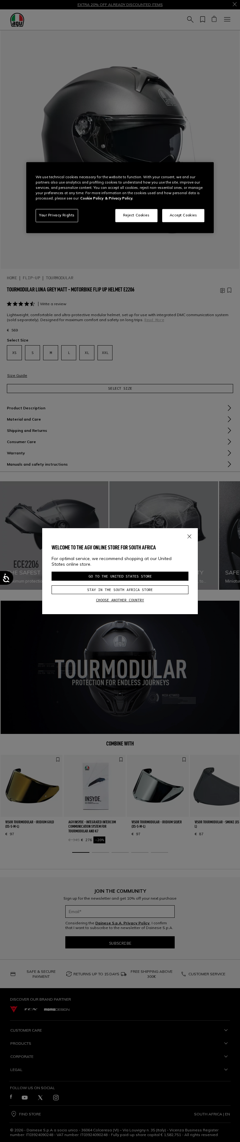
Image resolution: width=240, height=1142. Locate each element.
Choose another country (120, 600)
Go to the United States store (120, 576)
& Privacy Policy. (119, 198)
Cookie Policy (91, 198)
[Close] (189, 535)
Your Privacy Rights (57, 215)
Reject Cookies (136, 215)
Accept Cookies (183, 215)
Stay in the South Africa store (120, 589)
